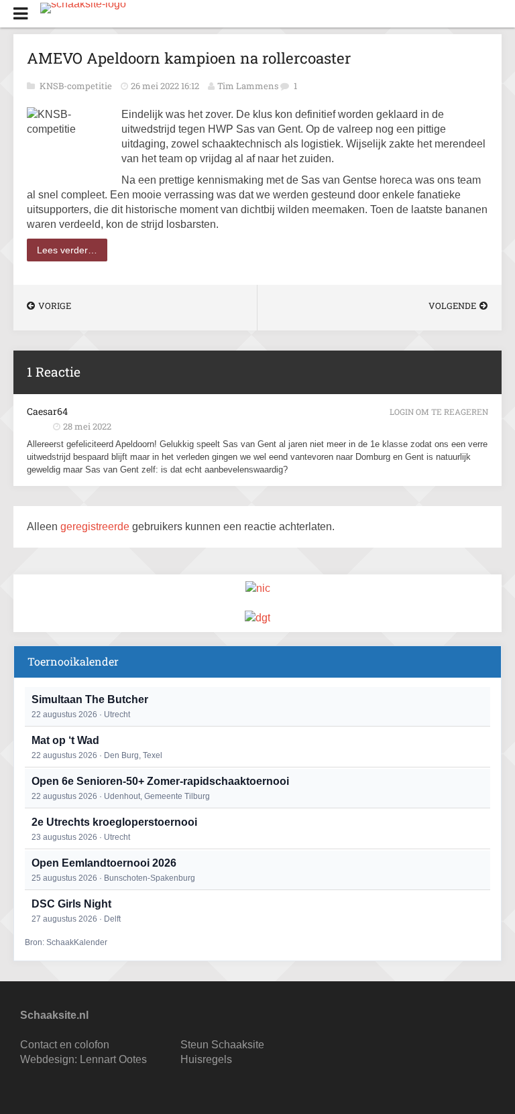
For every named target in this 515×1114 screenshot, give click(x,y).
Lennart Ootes (113, 1059)
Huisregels (206, 1059)
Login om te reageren (439, 411)
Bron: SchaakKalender (66, 942)
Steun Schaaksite (222, 1044)
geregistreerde (96, 526)
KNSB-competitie (77, 86)
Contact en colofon (64, 1044)
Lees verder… (67, 250)
